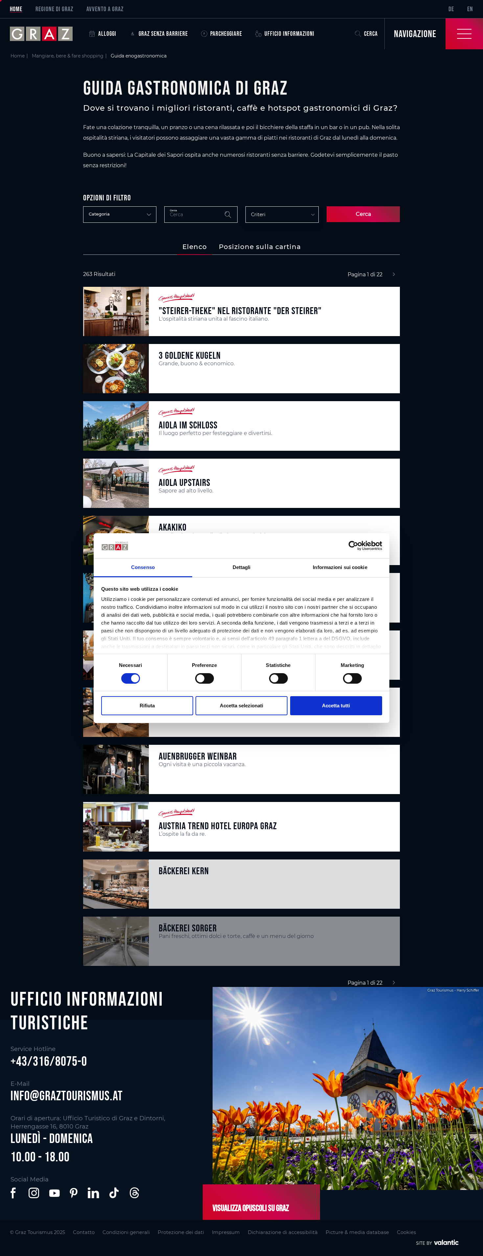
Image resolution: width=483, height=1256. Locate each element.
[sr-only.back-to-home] (46, 33)
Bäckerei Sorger (188, 928)
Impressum (226, 1232)
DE (451, 8)
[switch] (204, 678)
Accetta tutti (336, 705)
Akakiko (173, 527)
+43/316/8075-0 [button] (49, 1061)
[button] (14, 1193)
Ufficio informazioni (289, 33)
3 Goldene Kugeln (190, 355)
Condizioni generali (126, 1232)
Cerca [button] (371, 33)
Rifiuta (147, 705)
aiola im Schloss (188, 425)
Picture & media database (357, 1232)
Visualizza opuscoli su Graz (251, 1208)
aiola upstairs (184, 482)
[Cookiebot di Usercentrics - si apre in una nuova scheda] (353, 546)
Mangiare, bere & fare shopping (68, 56)
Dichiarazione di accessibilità (283, 1232)
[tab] (194, 247)
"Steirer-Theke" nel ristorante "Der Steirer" (240, 310)
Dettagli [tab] (242, 567)
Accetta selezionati (241, 705)
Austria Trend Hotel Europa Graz (218, 825)
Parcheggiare (226, 33)
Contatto (84, 1232)
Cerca (363, 214)
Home (16, 8)
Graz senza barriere (163, 33)
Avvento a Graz (105, 8)
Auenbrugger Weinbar (198, 756)
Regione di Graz (54, 8)
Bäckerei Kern (184, 870)
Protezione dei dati (181, 1232)
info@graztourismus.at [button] (67, 1095)
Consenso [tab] (143, 567)
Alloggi (107, 33)
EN (470, 8)
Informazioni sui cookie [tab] (340, 567)
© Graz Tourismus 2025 (37, 1232)
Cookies (406, 1232)
